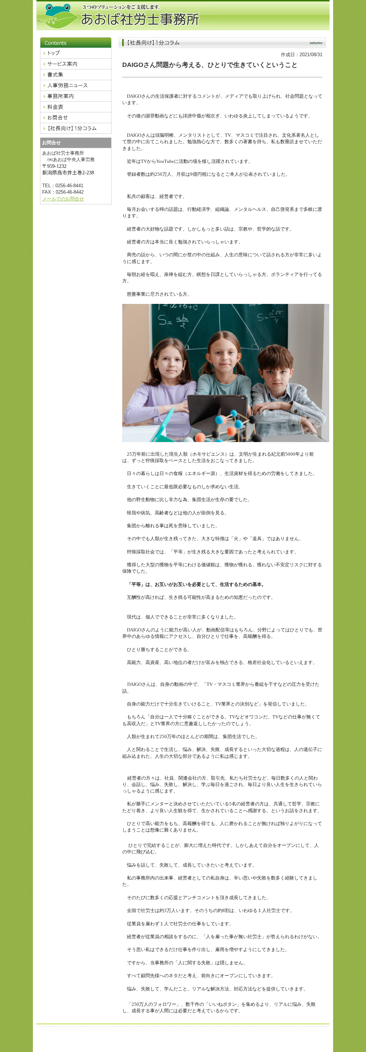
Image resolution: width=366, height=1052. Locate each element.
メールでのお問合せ (63, 199)
